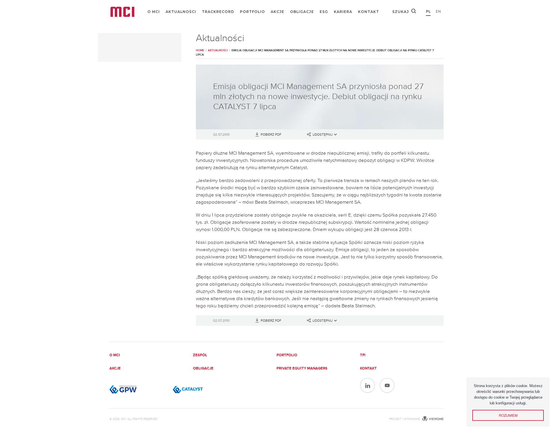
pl (428, 11)
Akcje (277, 12)
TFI (362, 355)
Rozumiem (508, 415)
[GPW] (138, 389)
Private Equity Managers (301, 368)
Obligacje (302, 12)
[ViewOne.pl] (432, 419)
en (438, 11)
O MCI (153, 12)
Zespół (200, 355)
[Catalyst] (201, 389)
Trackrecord (218, 12)
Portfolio (252, 12)
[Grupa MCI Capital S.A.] (122, 12)
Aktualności (181, 12)
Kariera (343, 12)
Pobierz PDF (271, 135)
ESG (324, 12)
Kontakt (368, 12)
